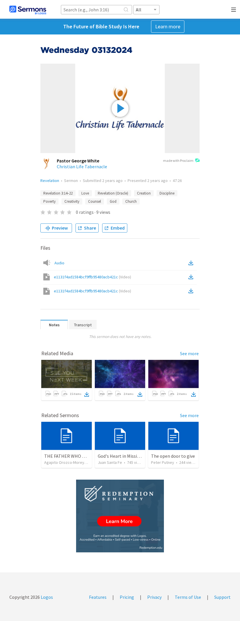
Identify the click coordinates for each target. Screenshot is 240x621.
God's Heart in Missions (121, 456)
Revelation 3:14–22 (58, 193)
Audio (59, 263)
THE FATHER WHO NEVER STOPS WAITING (87, 456)
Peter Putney (162, 462)
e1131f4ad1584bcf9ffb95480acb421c (92, 277)
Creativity (71, 201)
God (113, 201)
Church (131, 201)
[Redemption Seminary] (120, 516)
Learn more (167, 26)
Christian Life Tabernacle (82, 166)
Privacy (154, 597)
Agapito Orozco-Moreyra (66, 462)
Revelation (49, 180)
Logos (46, 597)
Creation (144, 193)
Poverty (49, 201)
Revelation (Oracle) (113, 193)
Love (85, 193)
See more (189, 353)
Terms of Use (188, 597)
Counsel (94, 201)
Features (98, 597)
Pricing (127, 597)
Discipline (167, 193)
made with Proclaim (178, 160)
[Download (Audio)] (192, 263)
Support (222, 597)
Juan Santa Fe (110, 462)
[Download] (86, 394)
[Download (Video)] (192, 277)
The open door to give (173, 456)
